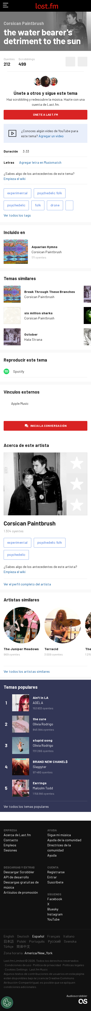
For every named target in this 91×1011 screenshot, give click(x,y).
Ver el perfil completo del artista (27, 584)
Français (53, 936)
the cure (39, 719)
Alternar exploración (6, 6)
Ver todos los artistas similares (27, 671)
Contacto (11, 840)
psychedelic (16, 205)
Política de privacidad (47, 965)
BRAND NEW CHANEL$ (50, 762)
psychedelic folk (49, 193)
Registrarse (56, 872)
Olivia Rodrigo (43, 724)
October (31, 334)
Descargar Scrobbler (19, 872)
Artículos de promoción (21, 892)
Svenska (70, 941)
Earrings (40, 783)
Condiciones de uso (18, 965)
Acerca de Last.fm (17, 835)
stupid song (42, 740)
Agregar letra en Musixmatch (40, 162)
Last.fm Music (38, 969)
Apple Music (19, 403)
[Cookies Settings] (7, 1002)
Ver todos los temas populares (26, 806)
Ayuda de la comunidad (64, 840)
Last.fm (47, 6)
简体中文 (23, 946)
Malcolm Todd (43, 788)
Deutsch (23, 936)
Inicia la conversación (48, 425)
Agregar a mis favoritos (70, 61)
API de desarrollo (16, 877)
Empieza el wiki (14, 179)
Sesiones (10, 850)
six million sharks (38, 313)
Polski (21, 941)
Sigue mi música (59, 835)
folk (38, 205)
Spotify (18, 371)
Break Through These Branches (49, 292)
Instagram (55, 914)
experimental (17, 193)
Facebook (54, 899)
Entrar (52, 877)
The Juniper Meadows (21, 649)
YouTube (53, 919)
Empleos (10, 845)
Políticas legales (73, 965)
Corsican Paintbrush (47, 252)
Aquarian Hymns (45, 247)
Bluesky (52, 909)
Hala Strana (33, 339)
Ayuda (52, 855)
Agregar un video (51, 136)
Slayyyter (39, 767)
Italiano (68, 936)
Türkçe (8, 946)
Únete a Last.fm (45, 114)
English (9, 936)
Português (37, 941)
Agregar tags (69, 205)
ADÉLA (38, 703)
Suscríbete (55, 882)
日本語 (9, 941)
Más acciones (82, 61)
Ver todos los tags (17, 215)
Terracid (51, 649)
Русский (54, 941)
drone (54, 205)
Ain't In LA (40, 698)
